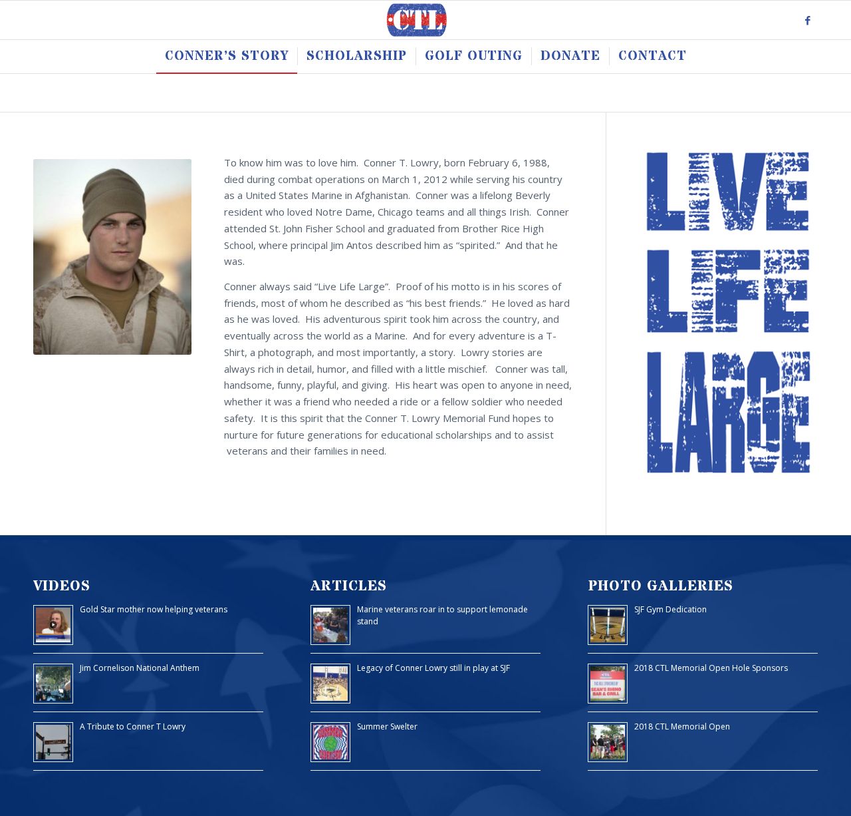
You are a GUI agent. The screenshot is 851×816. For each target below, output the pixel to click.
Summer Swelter (387, 726)
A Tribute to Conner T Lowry (132, 726)
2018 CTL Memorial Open (682, 726)
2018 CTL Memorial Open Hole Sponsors (711, 668)
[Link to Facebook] (808, 20)
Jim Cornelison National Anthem (139, 668)
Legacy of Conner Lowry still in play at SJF (433, 668)
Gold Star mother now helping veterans (153, 609)
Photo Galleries (660, 586)
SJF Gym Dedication (670, 609)
